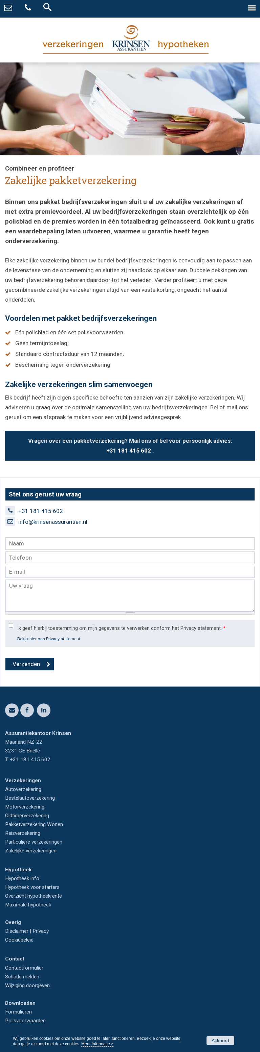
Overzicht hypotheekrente (33, 896)
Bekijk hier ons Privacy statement (48, 638)
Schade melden (22, 977)
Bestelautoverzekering (30, 798)
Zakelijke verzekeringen (31, 851)
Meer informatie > (97, 1044)
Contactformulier (24, 968)
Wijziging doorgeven (27, 985)
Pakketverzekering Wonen (34, 824)
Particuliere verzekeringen (33, 842)
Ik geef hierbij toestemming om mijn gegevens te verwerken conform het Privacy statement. (121, 628)
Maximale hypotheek (28, 905)
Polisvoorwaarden (25, 1021)
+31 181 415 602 (128, 450)
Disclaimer (16, 931)
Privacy (40, 931)
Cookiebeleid (19, 940)
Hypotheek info (22, 878)
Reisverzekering (22, 833)
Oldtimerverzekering (27, 816)
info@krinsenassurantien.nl (52, 521)
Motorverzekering (24, 807)
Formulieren (18, 1012)
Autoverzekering (23, 789)
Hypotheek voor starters (32, 887)
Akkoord (220, 1040)
